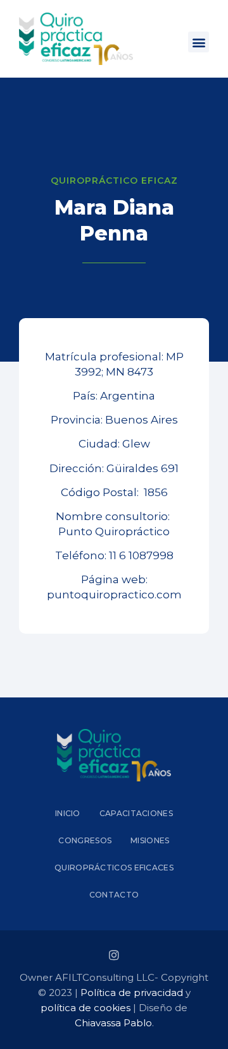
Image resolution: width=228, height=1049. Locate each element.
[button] (198, 42)
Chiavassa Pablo (113, 1023)
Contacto (114, 894)
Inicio (67, 813)
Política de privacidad (131, 993)
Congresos (84, 840)
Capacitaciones (136, 813)
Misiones (149, 840)
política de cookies (85, 1008)
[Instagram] (114, 955)
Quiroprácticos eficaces (114, 867)
